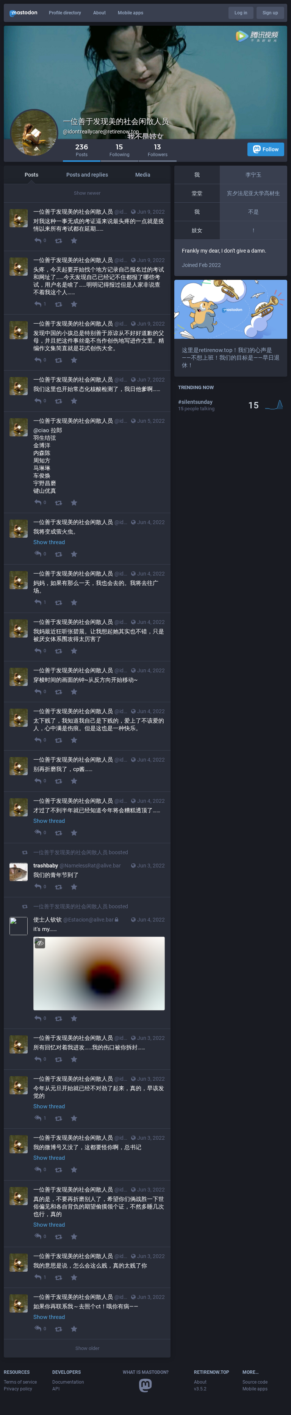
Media (142, 175)
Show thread (49, 542)
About (99, 13)
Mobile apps (130, 13)
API (55, 1389)
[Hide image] (40, 943)
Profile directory (65, 13)
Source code (255, 1382)
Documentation (68, 1382)
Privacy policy (18, 1389)
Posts (31, 175)
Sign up (270, 13)
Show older (87, 1348)
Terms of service (20, 1382)
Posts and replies (87, 175)
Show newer (87, 193)
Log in (241, 13)
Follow (270, 149)
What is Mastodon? (146, 1372)
